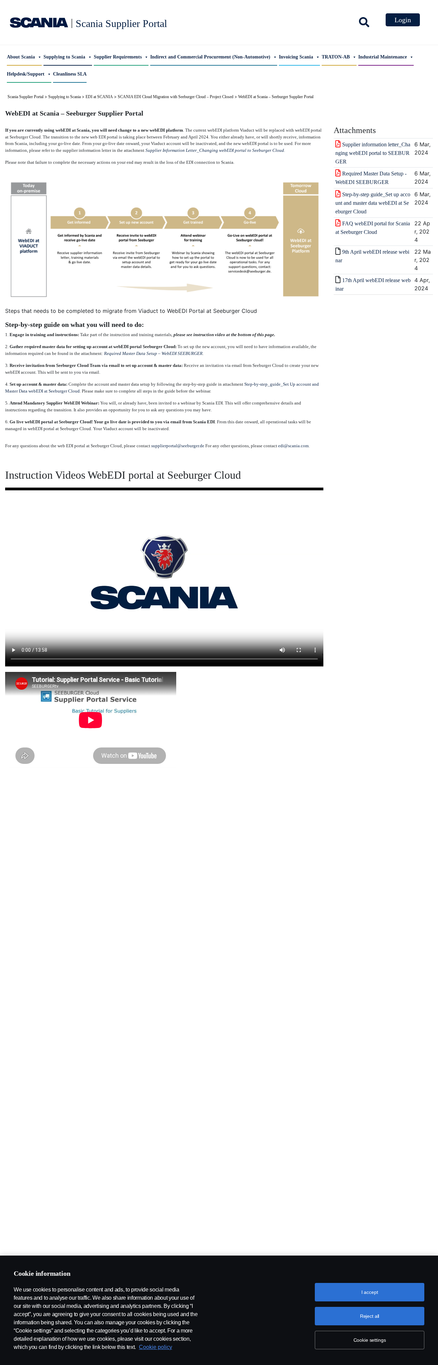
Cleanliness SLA (70, 74)
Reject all (369, 1316)
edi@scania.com (293, 445)
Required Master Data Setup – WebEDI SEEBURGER (153, 353)
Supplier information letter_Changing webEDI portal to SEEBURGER (372, 153)
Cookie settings (369, 1340)
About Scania (21, 56)
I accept (369, 1292)
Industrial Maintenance (382, 56)
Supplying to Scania (64, 56)
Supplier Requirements (118, 56)
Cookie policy (155, 1347)
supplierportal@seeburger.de (177, 445)
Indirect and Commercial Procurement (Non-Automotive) (210, 56)
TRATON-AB (336, 56)
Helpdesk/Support (25, 74)
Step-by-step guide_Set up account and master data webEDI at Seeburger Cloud (372, 202)
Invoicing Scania (296, 56)
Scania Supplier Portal (121, 23)
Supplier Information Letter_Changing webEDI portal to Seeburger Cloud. (215, 150)
